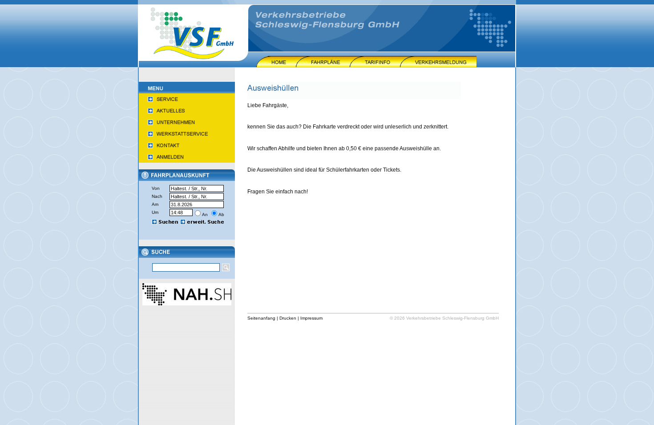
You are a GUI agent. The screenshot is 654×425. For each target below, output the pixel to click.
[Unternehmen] (187, 126)
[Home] (276, 65)
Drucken (287, 318)
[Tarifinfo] (375, 65)
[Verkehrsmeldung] (438, 65)
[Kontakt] (187, 149)
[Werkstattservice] (187, 138)
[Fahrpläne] (323, 65)
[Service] (187, 103)
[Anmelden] (187, 161)
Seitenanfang (261, 318)
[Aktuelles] (187, 115)
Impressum (311, 318)
